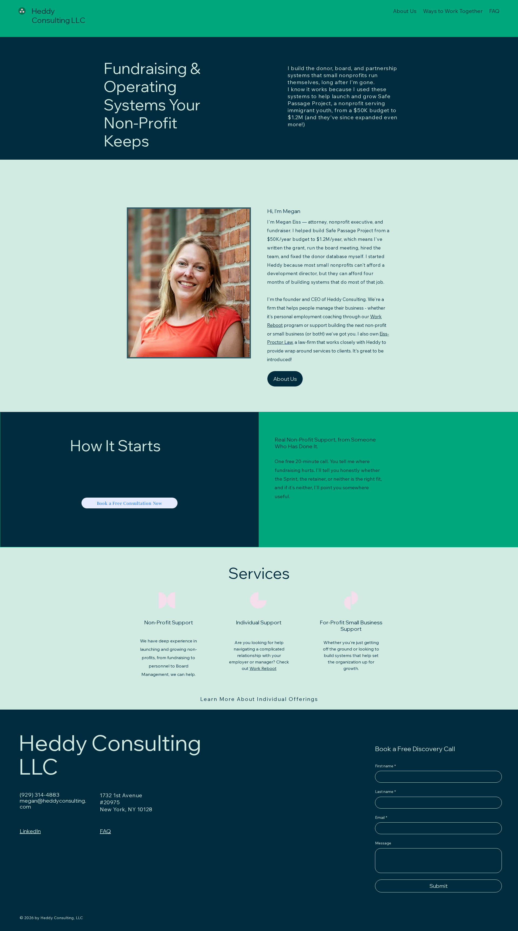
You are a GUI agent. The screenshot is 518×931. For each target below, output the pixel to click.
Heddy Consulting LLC (58, 15)
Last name (385, 791)
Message (383, 843)
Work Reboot (263, 668)
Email (381, 817)
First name (385, 766)
